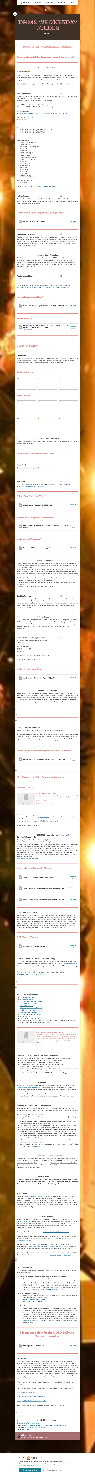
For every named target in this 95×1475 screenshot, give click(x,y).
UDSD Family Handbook (27, 997)
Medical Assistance (71, 964)
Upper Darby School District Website (31, 1014)
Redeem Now (21, 651)
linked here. (37, 1146)
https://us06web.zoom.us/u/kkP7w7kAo (43, 186)
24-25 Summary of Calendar (28, 1004)
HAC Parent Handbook (26, 999)
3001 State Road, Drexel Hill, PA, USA (34, 1427)
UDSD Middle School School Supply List (40, 1196)
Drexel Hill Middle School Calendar (33, 1300)
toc (15, 14)
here (26, 584)
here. (40, 825)
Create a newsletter (30, 1470)
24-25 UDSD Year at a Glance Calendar (31, 1002)
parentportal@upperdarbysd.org (42, 1020)
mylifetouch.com (43, 817)
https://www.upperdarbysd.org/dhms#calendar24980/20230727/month (44, 1425)
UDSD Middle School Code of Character (32, 1010)
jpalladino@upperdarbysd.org (30, 1423)
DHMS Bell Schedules (26, 1006)
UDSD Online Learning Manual (28, 1012)
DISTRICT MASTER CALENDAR (32, 1302)
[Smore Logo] (25, 2)
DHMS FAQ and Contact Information (31, 1018)
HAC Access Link (25, 1016)
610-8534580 (26, 1429)
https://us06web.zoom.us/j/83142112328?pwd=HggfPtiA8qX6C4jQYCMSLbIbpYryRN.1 (43, 113)
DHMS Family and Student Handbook (31, 1008)
